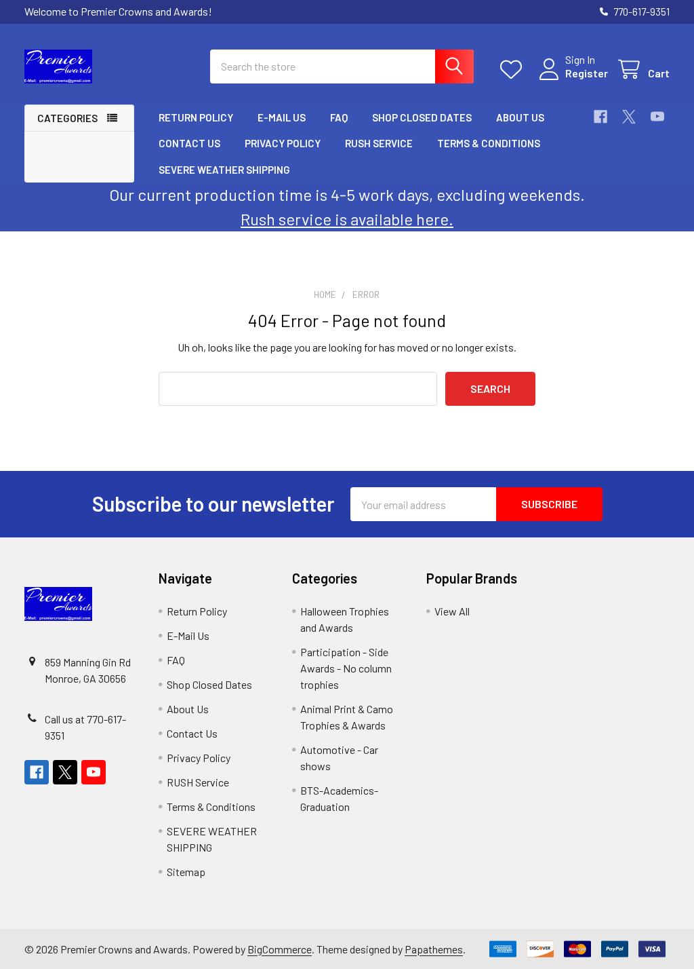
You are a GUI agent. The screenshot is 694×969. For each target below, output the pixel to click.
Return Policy (196, 117)
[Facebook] (600, 116)
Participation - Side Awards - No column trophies (346, 668)
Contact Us (189, 143)
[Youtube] (657, 116)
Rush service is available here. (347, 219)
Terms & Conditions (488, 143)
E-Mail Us (282, 117)
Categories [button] (67, 118)
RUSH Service (379, 143)
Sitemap (186, 871)
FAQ (339, 117)
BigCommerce (279, 949)
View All (452, 611)
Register (586, 72)
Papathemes (434, 949)
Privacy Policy (283, 143)
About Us (520, 117)
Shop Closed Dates (422, 117)
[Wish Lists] (514, 69)
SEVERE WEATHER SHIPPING (224, 170)
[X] (629, 116)
